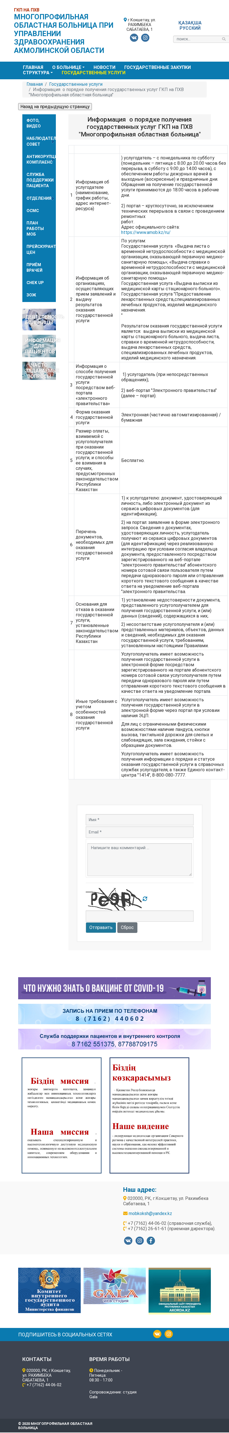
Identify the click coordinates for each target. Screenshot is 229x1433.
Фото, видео (34, 123)
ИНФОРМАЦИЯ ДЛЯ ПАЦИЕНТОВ (40, 346)
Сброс (127, 927)
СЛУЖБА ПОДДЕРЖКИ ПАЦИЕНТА (40, 180)
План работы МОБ (35, 229)
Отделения (39, 198)
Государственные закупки (157, 67)
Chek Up (35, 282)
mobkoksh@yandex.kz (150, 1213)
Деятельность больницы (40, 319)
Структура (36, 72)
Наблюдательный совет (41, 141)
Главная (33, 67)
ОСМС (33, 210)
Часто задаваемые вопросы (40, 370)
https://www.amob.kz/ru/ (146, 232)
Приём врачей (34, 268)
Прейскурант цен (41, 249)
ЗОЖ (31, 295)
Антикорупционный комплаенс (41, 159)
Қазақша (190, 22)
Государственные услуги (93, 72)
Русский (190, 28)
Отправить (101, 927)
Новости (104, 67)
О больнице (66, 67)
